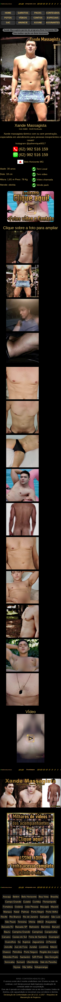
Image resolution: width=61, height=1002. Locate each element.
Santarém (25, 957)
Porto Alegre (37, 911)
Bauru (7, 932)
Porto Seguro (31, 952)
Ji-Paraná (51, 942)
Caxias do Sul (20, 937)
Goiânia (19, 906)
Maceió (54, 906)
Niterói (53, 947)
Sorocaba (9, 962)
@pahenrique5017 (36, 143)
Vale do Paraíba (48, 962)
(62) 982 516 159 (33, 149)
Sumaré (21, 962)
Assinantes (53, 23)
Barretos (45, 927)
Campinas (37, 932)
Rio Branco (15, 916)
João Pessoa (31, 906)
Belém (16, 896)
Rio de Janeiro (30, 916)
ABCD (40, 921)
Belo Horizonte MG (34, 161)
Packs (37, 13)
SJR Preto (37, 957)
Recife (4, 916)
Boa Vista (43, 896)
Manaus (7, 911)
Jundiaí (33, 947)
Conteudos (53, 13)
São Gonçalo (51, 957)
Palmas (25, 911)
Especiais (53, 18)
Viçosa (16, 967)
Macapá (44, 906)
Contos (38, 18)
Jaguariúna (38, 942)
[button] (4, 79)
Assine (38, 23)
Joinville (8, 947)
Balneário (34, 927)
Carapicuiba (51, 932)
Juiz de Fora (20, 947)
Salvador (44, 916)
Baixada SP (21, 927)
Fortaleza (8, 906)
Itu (19, 942)
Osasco (7, 952)
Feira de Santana (38, 937)
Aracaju (7, 896)
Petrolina (17, 952)
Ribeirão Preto (10, 957)
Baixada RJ (7, 927)
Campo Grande (13, 901)
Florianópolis (49, 901)
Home (8, 13)
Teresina (22, 921)
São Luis (55, 916)
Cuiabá (27, 901)
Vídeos (23, 18)
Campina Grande (21, 932)
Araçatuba (51, 921)
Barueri (56, 927)
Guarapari (54, 937)
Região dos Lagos (49, 952)
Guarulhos (10, 942)
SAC (8, 23)
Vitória (32, 921)
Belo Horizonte (29, 896)
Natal (16, 911)
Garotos (23, 13)
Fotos (8, 18)
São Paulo (10, 921)
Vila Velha (27, 967)
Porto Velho (52, 911)
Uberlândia (32, 962)
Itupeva (26, 942)
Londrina (43, 947)
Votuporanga (41, 967)
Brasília (54, 896)
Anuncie (23, 23)
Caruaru (6, 937)
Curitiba (37, 901)
